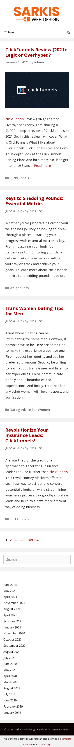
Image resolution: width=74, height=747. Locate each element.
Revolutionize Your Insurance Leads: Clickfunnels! (26, 435)
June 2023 (10, 585)
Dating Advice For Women (30, 409)
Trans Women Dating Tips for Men (34, 311)
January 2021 (12, 627)
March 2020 (11, 682)
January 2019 (12, 713)
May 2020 (9, 670)
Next (33, 540)
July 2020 (9, 658)
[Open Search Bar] (68, 33)
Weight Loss (19, 288)
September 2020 (14, 646)
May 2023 (9, 591)
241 (22, 540)
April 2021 (10, 615)
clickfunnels (14, 119)
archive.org (44, 744)
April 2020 (10, 676)
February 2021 (13, 621)
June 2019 (10, 700)
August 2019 (11, 688)
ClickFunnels (19, 178)
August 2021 (11, 609)
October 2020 (12, 639)
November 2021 (14, 603)
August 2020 (11, 652)
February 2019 (13, 706)
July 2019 (9, 694)
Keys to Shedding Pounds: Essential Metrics (34, 201)
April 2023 (10, 597)
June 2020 (10, 664)
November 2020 (14, 633)
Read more (42, 165)
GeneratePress (60, 729)
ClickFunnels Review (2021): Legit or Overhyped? (36, 52)
